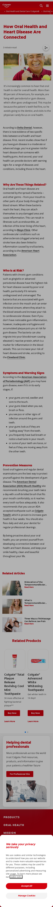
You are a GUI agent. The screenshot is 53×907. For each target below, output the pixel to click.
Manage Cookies (26, 896)
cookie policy (16, 876)
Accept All (26, 886)
